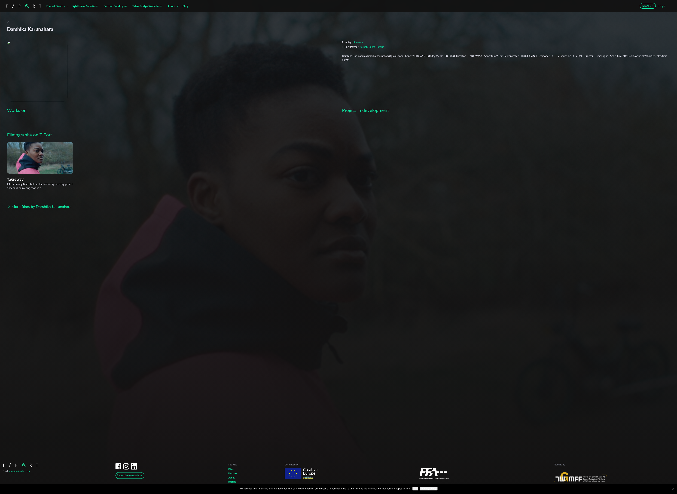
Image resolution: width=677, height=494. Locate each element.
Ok (415, 488)
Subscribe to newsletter (130, 475)
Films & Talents (55, 6)
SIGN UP (647, 5)
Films (231, 469)
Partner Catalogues (115, 6)
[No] (672, 489)
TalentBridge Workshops (147, 6)
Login (661, 6)
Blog (185, 6)
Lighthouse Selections (85, 6)
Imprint (232, 481)
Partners (232, 473)
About (171, 6)
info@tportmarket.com (19, 471)
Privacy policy (428, 488)
